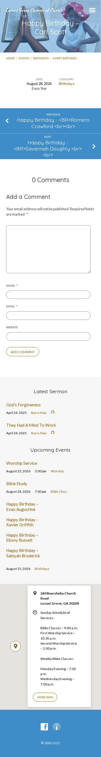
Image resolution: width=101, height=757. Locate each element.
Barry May (39, 412)
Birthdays (41, 58)
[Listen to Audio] (52, 412)
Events (24, 58)
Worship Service (21, 463)
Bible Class (59, 491)
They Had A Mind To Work (31, 425)
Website (12, 327)
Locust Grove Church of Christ (34, 10)
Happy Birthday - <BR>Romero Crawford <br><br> (53, 123)
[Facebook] (44, 727)
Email (12, 306)
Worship (57, 471)
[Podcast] (56, 727)
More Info (45, 697)
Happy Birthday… (66, 58)
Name (12, 285)
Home (10, 58)
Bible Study (16, 483)
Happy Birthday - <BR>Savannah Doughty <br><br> (48, 148)
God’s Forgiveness (23, 404)
